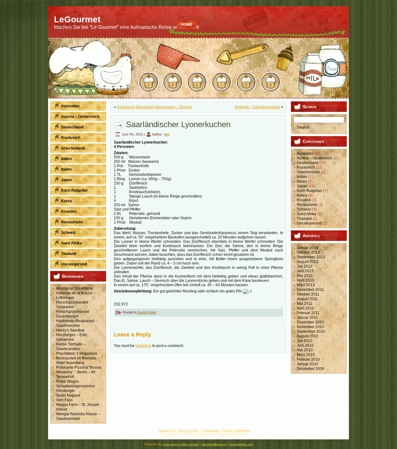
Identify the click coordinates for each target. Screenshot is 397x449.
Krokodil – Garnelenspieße (257, 107)
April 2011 (305, 308)
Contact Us (166, 430)
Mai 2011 (304, 303)
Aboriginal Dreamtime (74, 288)
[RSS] (55, 433)
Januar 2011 (307, 317)
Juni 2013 (305, 271)
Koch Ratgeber (309, 191)
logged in (143, 346)
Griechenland (308, 172)
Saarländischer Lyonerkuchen (178, 124)
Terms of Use (188, 430)
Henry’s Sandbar (70, 330)
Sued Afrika (306, 214)
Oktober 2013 (308, 252)
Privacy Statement (236, 430)
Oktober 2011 (308, 294)
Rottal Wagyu (67, 381)
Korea (302, 195)
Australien (305, 153)
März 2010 (306, 355)
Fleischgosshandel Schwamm (72, 304)
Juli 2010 (304, 341)
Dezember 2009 (310, 369)
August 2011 (307, 299)
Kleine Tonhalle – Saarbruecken (71, 346)
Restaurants (307, 204)
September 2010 (311, 331)
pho (166, 134)
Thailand (304, 218)
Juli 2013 (304, 266)
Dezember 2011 (310, 289)
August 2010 (307, 336)
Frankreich (306, 167)
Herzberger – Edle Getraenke (71, 337)
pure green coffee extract (181, 444)
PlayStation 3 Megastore (76, 353)
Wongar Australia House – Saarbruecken (78, 416)
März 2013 (306, 285)
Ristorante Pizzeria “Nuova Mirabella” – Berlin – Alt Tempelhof (78, 372)
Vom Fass (64, 400)
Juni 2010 (305, 345)
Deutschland (146, 312)
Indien (302, 177)
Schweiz (304, 209)
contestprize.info (241, 444)
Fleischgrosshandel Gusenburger (72, 313)
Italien (302, 181)
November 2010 (310, 327)
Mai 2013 (305, 275)
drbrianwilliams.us (214, 444)
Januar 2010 (307, 364)
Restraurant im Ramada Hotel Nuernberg (76, 360)
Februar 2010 (308, 359)
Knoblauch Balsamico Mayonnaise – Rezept (154, 107)
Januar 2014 (307, 248)
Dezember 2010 (310, 322)
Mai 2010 (305, 350)
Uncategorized (309, 223)
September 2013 (311, 257)
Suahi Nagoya (68, 395)
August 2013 (307, 262)
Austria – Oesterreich (314, 158)
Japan (302, 186)
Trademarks (210, 430)
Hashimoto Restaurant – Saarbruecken (76, 323)
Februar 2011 (308, 313)
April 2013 (305, 280)
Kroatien (304, 200)
